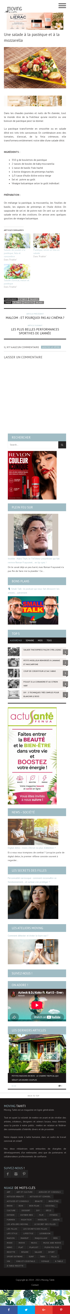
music (34, 1243)
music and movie (52, 1243)
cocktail (50, 1205)
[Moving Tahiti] (13, 6)
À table (23, 299)
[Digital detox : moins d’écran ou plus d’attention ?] (33, 832)
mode (10, 1243)
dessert (26, 1210)
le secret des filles (45, 1224)
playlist (33, 1247)
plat (21, 1247)
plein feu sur (52, 1247)
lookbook (45, 1233)
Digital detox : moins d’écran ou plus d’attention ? (32, 847)
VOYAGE (45, 1261)
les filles (12, 1229)
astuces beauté (15, 1196)
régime (24, 1252)
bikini (10, 1205)
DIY (38, 1210)
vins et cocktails (25, 1261)
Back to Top (33, 1095)
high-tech (26, 1219)
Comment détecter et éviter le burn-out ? (28, 935)
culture (11, 1210)
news (9, 1247)
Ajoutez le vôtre (51, 347)
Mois (40, 640)
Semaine (30, 640)
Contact (35, 1284)
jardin (56, 1219)
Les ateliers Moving (27, 928)
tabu (42, 1256)
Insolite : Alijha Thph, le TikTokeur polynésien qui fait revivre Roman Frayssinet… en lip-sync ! (33, 560)
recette (28, 302)
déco (48, 1210)
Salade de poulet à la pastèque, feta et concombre (14, 253)
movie (22, 1243)
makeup (25, 1238)
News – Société (23, 812)
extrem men (27, 1215)
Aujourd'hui (16, 640)
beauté (38, 1201)
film (41, 1215)
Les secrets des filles (29, 870)
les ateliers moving (17, 1224)
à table (17, 302)
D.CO (14, 1086)
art (8, 1192)
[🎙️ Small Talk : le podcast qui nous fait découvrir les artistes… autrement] (33, 610)
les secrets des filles (35, 1229)
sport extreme (15, 1256)
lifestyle (28, 1233)
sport (51, 1252)
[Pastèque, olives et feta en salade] (46, 240)
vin (8, 1261)
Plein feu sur (22, 507)
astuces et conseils (18, 1201)
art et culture (25, 1192)
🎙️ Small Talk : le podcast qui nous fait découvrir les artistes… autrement (33, 590)
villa (54, 1256)
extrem (10, 1215)
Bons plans (20, 581)
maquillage (41, 1238)
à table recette (15, 1266)
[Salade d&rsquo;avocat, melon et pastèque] (17, 271)
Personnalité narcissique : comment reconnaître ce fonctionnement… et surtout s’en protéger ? (32, 880)
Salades (34, 299)
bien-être (54, 1201)
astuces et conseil (40, 1196)
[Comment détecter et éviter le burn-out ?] (33, 951)
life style (12, 1233)
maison (11, 1238)
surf (31, 1256)
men (55, 1238)
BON (21, 1205)
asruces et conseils (50, 1192)
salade (39, 302)
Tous (49, 640)
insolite (42, 1219)
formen (11, 1219)
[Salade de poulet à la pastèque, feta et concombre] (17, 240)
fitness (54, 1215)
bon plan (34, 1205)
